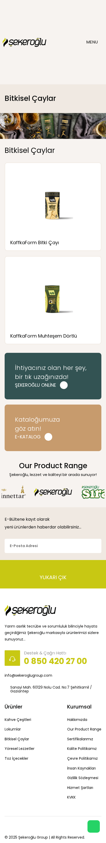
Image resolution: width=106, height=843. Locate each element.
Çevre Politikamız (82, 758)
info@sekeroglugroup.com (28, 675)
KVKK (71, 797)
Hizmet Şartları (80, 787)
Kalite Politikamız (82, 748)
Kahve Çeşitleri (18, 719)
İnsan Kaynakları (81, 768)
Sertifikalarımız (80, 739)
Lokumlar (13, 729)
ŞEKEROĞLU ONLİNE (35, 385)
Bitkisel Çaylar (17, 739)
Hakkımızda (77, 719)
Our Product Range (84, 729)
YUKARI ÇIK (53, 577)
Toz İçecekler (16, 758)
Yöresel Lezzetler (19, 748)
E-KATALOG (28, 437)
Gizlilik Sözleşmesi (82, 777)
